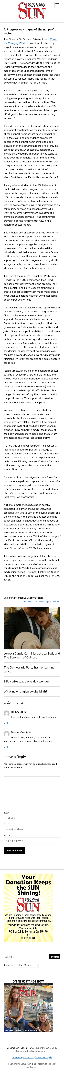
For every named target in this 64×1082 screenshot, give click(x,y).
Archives (8, 965)
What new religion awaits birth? (25, 691)
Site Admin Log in (43, 1057)
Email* (6, 824)
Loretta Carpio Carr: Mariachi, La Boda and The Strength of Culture (32, 655)
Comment (7, 774)
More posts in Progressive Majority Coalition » (41, 601)
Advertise (17, 1057)
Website (7, 835)
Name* (6, 813)
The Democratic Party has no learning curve (29, 669)
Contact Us (28, 1057)
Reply (6, 722)
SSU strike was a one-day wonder (26, 681)
